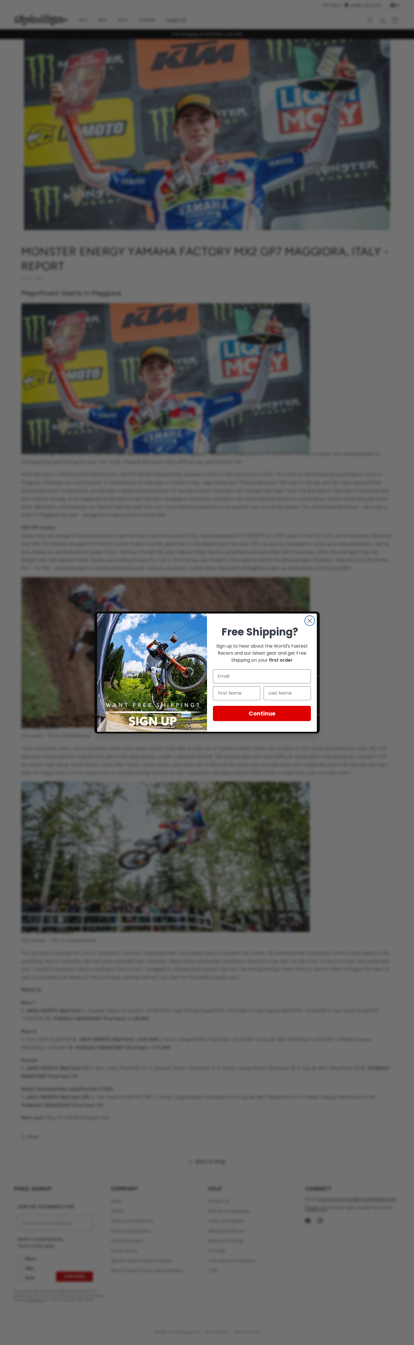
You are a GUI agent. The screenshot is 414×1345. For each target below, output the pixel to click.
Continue (262, 713)
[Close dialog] (310, 621)
